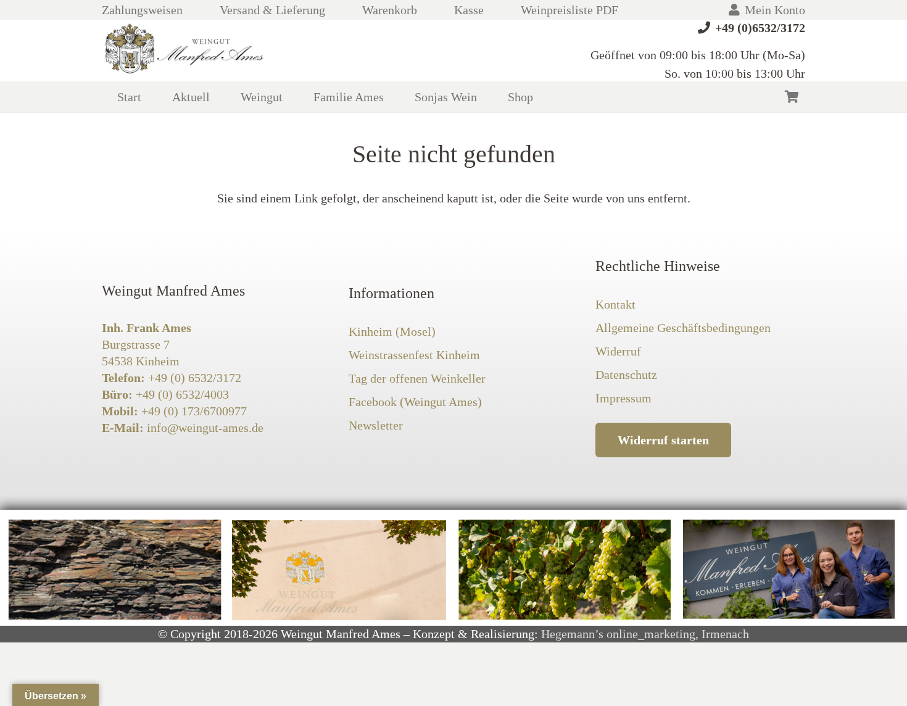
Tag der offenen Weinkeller (417, 378)
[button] (294, 96)
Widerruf (618, 351)
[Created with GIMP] (185, 50)
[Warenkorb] (791, 96)
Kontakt (615, 304)
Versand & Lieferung (272, 10)
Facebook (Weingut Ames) (415, 402)
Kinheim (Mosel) (392, 331)
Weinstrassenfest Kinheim (414, 355)
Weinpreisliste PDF (569, 10)
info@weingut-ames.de (205, 427)
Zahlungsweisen (142, 10)
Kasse (469, 10)
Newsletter (376, 425)
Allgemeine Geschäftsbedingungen (683, 327)
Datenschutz (626, 374)
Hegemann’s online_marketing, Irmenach (645, 634)
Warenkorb (389, 10)
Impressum (623, 398)
